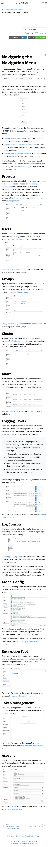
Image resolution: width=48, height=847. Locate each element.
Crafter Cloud (27, 836)
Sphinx (20, 843)
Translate (42, 33)
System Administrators (14, 10)
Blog (18, 836)
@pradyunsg (29, 843)
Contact (38, 836)
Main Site (10, 836)
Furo (35, 843)
